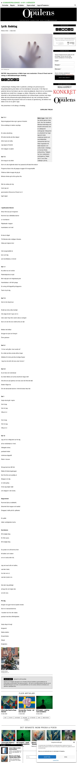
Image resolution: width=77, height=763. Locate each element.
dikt (6, 717)
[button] (74, 742)
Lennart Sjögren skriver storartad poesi (15, 748)
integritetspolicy (69, 74)
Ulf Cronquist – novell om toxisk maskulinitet (42, 710)
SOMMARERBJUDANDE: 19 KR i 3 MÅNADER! (19, 2)
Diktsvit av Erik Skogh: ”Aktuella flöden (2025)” (15, 756)
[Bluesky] (11, 79)
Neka (65, 757)
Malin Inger (46, 717)
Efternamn (58, 69)
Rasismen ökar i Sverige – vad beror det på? (26, 710)
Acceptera (47, 757)
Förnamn (57, 65)
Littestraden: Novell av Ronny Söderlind (8, 710)
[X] (5, 79)
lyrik (39, 717)
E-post (57, 60)
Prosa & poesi (4, 31)
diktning (25, 717)
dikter (11, 717)
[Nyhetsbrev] (17, 79)
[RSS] (14, 79)
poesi (26, 719)
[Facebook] (2, 79)
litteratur (32, 717)
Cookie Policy (56, 760)
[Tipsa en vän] (8, 79)
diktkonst (17, 717)
